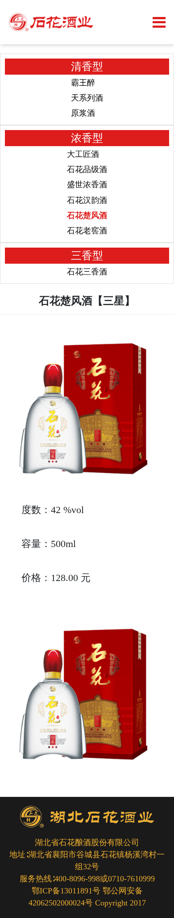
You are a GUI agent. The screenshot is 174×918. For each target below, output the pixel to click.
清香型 (87, 66)
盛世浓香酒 (87, 184)
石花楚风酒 (87, 215)
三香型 (87, 255)
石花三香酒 (87, 271)
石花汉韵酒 (87, 200)
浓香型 (87, 138)
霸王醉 (83, 82)
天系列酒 (87, 97)
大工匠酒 (83, 154)
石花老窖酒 (87, 230)
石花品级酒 (87, 169)
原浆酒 (83, 113)
